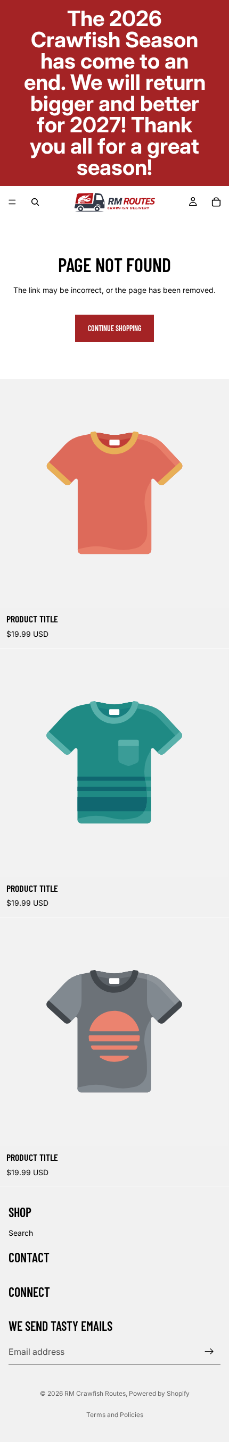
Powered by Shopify (159, 1393)
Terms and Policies (114, 1415)
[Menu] (12, 202)
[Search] (35, 202)
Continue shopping (114, 328)
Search (21, 1232)
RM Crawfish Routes (95, 1393)
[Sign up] (209, 1351)
